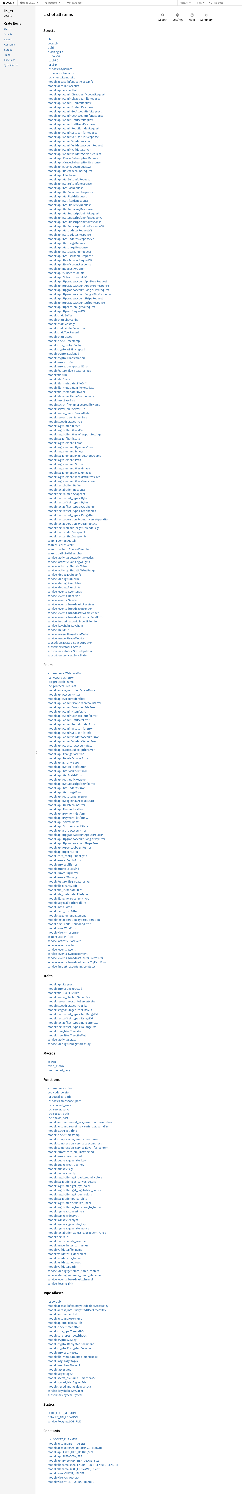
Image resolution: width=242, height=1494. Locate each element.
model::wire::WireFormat (63, 932)
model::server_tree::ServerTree (67, 417)
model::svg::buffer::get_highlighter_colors (74, 1190)
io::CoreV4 (54, 56)
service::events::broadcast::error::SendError (75, 617)
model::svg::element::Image (65, 451)
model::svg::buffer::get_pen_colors (70, 1194)
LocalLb (53, 43)
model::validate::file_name (65, 1249)
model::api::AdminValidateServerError (72, 741)
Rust (199, 2)
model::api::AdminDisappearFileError (72, 707)
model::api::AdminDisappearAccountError (74, 703)
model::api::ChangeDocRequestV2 (69, 166)
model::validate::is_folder (64, 1258)
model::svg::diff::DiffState (64, 438)
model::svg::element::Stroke (65, 464)
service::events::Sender (62, 600)
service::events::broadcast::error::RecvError (75, 958)
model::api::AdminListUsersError (68, 720)
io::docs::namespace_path (64, 1101)
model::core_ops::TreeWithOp (66, 1331)
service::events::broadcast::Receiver (71, 604)
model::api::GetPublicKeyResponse (70, 209)
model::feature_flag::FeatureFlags (69, 370)
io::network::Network (61, 73)
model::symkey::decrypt (63, 1215)
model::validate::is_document (67, 1254)
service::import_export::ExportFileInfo (72, 621)
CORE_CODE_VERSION (62, 1413)
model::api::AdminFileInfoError (68, 711)
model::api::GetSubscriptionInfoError (71, 784)
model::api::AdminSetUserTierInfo (69, 733)
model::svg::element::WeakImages (69, 472)
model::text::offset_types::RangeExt (70, 1018)
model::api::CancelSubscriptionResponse (74, 162)
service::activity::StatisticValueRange (71, 570)
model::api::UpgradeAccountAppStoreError (75, 835)
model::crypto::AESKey (62, 1340)
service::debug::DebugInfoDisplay (69, 1044)
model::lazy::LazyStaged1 (64, 1365)
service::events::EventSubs (65, 591)
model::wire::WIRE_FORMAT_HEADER (71, 1482)
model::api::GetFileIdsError (65, 775)
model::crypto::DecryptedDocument (71, 1344)
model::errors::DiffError (62, 864)
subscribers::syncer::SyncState (67, 655)
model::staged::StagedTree (65, 421)
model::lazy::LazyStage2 (63, 1361)
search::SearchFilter (60, 937)
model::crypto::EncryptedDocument (71, 1348)
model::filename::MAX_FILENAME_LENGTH (75, 1469)
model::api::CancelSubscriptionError (71, 750)
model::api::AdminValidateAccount (70, 141)
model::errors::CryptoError (64, 860)
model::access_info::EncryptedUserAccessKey (77, 1310)
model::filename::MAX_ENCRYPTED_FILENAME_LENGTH (83, 1465)
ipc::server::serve (58, 1109)
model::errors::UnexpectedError (68, 366)
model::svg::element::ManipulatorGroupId (75, 455)
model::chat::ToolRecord (63, 332)
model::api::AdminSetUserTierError (70, 728)
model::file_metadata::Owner (66, 392)
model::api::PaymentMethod (66, 809)
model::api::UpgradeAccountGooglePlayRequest (78, 290)
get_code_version (59, 1092)
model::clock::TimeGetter (64, 1327)
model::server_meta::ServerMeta (69, 413)
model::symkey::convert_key (66, 1211)
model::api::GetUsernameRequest (69, 251)
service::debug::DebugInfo (64, 574)
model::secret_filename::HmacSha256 (72, 1378)
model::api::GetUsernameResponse (70, 256)
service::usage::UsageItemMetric (68, 634)
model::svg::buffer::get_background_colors (75, 1177)
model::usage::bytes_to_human (68, 1245)
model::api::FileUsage (62, 175)
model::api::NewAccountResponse (69, 264)
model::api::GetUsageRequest (67, 243)
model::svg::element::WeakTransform (71, 481)
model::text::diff (58, 1237)
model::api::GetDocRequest (65, 188)
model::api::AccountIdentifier (66, 699)
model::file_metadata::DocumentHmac (73, 1357)
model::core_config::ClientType (67, 856)
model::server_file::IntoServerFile (69, 997)
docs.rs (184, 2)
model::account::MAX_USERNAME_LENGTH (75, 1448)
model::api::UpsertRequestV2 (66, 311)
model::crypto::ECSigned (63, 353)
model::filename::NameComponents (71, 396)
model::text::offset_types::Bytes (68, 502)
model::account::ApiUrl (62, 1314)
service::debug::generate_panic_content (73, 1271)
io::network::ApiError (61, 677)
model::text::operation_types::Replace (72, 523)
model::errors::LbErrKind (63, 869)
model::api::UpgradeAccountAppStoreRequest (77, 281)
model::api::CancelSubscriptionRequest (73, 158)
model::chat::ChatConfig (63, 319)
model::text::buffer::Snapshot (66, 494)
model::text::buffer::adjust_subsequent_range (77, 1232)
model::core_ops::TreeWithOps (67, 1335)
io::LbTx (52, 64)
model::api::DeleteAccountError (68, 758)
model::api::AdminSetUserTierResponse (73, 137)
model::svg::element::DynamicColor (70, 447)
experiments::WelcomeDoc (65, 673)
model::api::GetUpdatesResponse (69, 234)
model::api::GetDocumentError (67, 771)
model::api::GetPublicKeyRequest (69, 205)
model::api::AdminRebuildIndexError (71, 724)
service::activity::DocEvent (64, 941)
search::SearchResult (61, 545)
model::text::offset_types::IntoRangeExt (73, 1014)
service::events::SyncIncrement (68, 954)
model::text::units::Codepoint (66, 532)
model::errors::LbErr (60, 362)
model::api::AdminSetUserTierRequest (72, 132)
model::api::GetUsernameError (67, 796)
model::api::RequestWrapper (66, 268)
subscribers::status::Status (64, 647)
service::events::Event (61, 949)
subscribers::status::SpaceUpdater (70, 642)
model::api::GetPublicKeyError (67, 779)
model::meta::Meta (60, 907)
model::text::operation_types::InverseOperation (78, 519)
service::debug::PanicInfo (64, 587)
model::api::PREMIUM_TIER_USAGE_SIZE (73, 1460)
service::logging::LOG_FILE (64, 1421)
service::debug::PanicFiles (64, 583)
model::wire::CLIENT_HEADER (66, 1473)
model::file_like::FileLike (63, 993)
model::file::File (58, 375)
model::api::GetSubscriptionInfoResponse (74, 222)
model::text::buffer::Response (67, 489)
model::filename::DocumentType (68, 898)
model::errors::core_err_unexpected (71, 1152)
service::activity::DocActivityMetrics (71, 557)
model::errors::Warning (62, 877)
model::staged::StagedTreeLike (67, 1005)
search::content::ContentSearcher (69, 549)
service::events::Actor (61, 945)
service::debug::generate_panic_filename (74, 1275)
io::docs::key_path (59, 1096)
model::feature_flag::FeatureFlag (68, 881)
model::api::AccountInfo (63, 90)
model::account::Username (65, 1318)
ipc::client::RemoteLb (61, 77)
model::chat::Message (61, 324)
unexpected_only (59, 1070)
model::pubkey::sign (61, 1169)
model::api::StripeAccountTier (67, 830)
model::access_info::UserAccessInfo (70, 81)
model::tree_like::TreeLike (64, 1031)
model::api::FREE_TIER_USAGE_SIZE (71, 1452)
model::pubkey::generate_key (67, 1160)
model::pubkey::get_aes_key (66, 1164)
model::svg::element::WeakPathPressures (74, 477)
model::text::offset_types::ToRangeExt (72, 1027)
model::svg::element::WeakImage (69, 468)
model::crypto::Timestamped (66, 358)
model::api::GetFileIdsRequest (67, 196)
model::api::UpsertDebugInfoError (69, 847)
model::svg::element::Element (67, 915)
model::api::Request (61, 984)
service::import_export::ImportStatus (71, 966)
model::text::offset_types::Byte (67, 498)
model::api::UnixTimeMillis (65, 1323)
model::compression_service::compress (73, 1139)
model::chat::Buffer (60, 315)
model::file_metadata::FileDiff (67, 383)
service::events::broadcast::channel (70, 1279)
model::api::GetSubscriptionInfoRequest (73, 213)
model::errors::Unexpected (65, 988)
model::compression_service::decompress (75, 1143)
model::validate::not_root (64, 1262)
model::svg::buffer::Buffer (64, 426)
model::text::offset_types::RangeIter (71, 515)
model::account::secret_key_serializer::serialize (78, 1126)
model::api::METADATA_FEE (65, 1456)
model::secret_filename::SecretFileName (74, 404)
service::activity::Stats (62, 1039)
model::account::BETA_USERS (66, 1443)
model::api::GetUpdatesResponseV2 (71, 239)
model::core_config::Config (64, 345)
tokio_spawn (56, 1066)
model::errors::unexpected (65, 1156)
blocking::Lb (55, 52)
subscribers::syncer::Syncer (65, 1395)
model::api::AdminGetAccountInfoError (72, 716)
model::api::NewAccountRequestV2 (70, 260)
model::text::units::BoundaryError (69, 924)
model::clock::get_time (62, 1130)
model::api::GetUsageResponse (68, 247)
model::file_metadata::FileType (68, 894)
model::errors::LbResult (63, 1352)
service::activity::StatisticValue (67, 566)
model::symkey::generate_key (67, 1224)
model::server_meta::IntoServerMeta (71, 1001)
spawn (52, 1062)
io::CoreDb (54, 1301)
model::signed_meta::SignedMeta (69, 1386)
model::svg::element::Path (64, 460)
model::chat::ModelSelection (66, 328)
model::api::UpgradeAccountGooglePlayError (76, 839)
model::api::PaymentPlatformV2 (68, 818)
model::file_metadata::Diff (64, 890)
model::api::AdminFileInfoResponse (71, 107)
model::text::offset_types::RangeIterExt (73, 1022)
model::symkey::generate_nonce (68, 1228)
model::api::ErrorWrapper (64, 762)
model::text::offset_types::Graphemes (72, 511)
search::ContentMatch (62, 540)
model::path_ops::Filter (63, 911)
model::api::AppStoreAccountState (70, 745)
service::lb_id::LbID (60, 630)
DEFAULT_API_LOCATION (63, 1417)
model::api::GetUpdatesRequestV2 (70, 230)
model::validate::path (62, 1266)
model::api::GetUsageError (65, 792)
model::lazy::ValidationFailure (67, 903)
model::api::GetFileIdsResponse (68, 200)
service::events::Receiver (64, 596)
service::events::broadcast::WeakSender (73, 613)
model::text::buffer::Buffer (64, 485)
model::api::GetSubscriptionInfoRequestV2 (75, 217)
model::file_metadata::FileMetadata (71, 387)
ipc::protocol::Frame (61, 682)
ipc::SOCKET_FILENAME (62, 1439)
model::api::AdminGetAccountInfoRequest (75, 111)
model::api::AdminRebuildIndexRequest (73, 128)
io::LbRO (53, 60)
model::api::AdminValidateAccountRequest (75, 145)
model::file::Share (59, 379)
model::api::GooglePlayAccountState (71, 801)
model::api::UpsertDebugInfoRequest (71, 307)
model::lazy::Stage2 (60, 1374)
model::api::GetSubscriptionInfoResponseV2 (76, 226)
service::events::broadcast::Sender (70, 608)
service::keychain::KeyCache (66, 1391)
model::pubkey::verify (62, 1173)
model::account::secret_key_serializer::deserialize (80, 1122)
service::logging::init (60, 1283)
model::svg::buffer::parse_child (67, 1198)
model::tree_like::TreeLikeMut (67, 1035)
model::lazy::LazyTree (61, 400)
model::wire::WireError (62, 928)
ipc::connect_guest (60, 1105)
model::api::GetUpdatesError (66, 788)
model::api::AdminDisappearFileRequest (74, 98)
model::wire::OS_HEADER (64, 1477)
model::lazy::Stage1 (60, 1369)
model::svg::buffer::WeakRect (66, 430)
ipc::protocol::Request (62, 686)
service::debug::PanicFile (64, 579)
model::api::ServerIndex (63, 822)
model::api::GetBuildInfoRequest (69, 179)
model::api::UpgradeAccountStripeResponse (76, 302)
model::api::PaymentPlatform (67, 813)
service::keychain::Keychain (65, 625)
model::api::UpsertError (63, 852)
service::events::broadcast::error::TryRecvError (77, 962)
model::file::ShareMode (63, 886)
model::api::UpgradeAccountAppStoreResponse (78, 285)
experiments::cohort (61, 1088)
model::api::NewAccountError (66, 805)
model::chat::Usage (60, 336)
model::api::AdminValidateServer (69, 149)
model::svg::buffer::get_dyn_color (69, 1186)
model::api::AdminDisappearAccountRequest (76, 94)
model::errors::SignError (63, 873)
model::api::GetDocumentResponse (70, 192)
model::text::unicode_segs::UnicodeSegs (73, 528)
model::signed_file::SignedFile (67, 1382)
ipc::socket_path (58, 1113)
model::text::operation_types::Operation (74, 920)
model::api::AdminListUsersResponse (71, 124)
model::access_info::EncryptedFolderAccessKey (78, 1306)
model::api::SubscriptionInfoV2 (68, 277)
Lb (49, 39)
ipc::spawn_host (58, 1118)
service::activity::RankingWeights (69, 562)
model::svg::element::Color (65, 443)
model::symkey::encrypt (63, 1220)
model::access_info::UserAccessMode (71, 690)
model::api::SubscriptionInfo (66, 273)
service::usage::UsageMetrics (66, 638)
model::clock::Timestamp (64, 341)
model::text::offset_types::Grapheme (71, 506)
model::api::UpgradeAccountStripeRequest (75, 298)
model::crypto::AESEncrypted (66, 349)
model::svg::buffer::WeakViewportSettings (74, 434)
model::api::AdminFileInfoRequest (70, 103)
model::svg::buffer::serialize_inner (69, 1203)
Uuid (51, 47)
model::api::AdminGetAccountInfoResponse (75, 115)
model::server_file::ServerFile (66, 409)
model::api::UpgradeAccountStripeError (73, 843)
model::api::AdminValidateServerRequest (74, 154)
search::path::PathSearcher (65, 553)
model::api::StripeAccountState (68, 826)
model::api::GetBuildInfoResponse (70, 183)
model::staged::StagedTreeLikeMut (70, 1010)
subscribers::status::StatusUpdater (70, 651)
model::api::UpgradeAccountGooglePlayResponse (79, 294)
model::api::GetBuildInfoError (67, 767)
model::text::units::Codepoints (67, 536)
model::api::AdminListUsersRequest (71, 120)
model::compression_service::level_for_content (78, 1147)
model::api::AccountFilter (64, 694)
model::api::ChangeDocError (66, 754)
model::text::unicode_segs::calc (68, 1241)
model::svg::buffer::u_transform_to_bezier (74, 1207)
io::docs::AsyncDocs (60, 69)
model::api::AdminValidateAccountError (73, 737)
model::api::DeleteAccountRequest (70, 171)
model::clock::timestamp (64, 1135)
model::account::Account (63, 86)
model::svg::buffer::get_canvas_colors (72, 1181)
